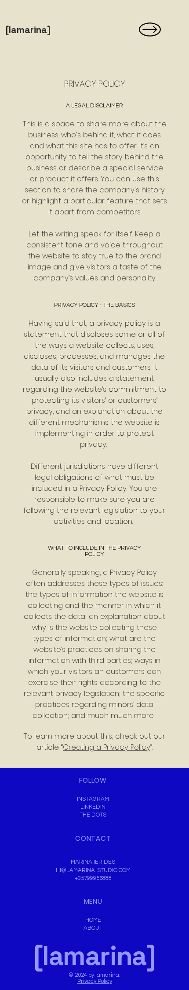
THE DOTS (93, 815)
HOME (93, 920)
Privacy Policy (94, 981)
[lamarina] (28, 30)
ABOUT (93, 928)
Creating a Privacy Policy (106, 747)
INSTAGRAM (93, 799)
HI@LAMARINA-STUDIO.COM (93, 870)
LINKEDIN (92, 807)
